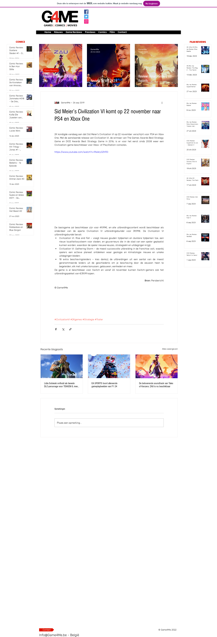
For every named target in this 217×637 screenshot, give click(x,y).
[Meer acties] (162, 103)
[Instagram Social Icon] (86, 21)
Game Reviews (50, 70)
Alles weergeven (170, 349)
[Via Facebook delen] (55, 329)
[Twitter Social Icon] (86, 16)
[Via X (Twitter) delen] (63, 329)
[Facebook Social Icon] (86, 12)
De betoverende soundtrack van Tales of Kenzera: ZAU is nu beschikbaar (156, 385)
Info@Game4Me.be (53, 635)
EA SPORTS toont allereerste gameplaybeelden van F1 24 (104, 385)
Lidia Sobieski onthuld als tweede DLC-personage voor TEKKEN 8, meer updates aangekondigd (61, 385)
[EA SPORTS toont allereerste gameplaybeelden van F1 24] (109, 366)
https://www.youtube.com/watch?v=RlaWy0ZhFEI (81, 152)
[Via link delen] (70, 329)
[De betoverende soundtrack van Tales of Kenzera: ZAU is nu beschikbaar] (157, 366)
